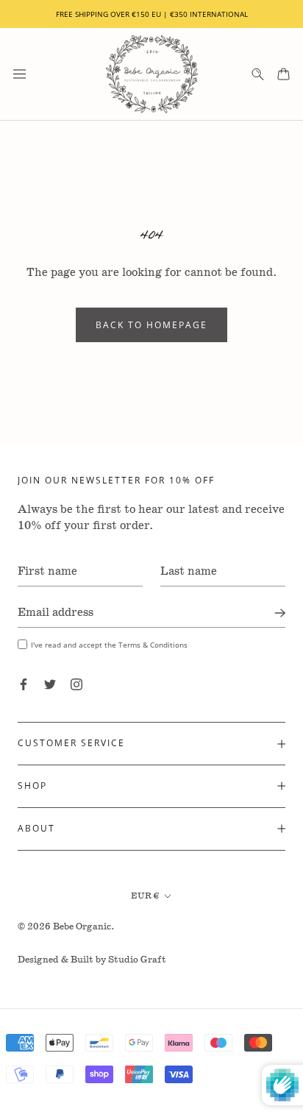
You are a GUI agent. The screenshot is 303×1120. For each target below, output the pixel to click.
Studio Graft (137, 960)
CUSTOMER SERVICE (71, 743)
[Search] (258, 74)
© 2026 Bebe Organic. (66, 927)
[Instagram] (76, 684)
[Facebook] (23, 684)
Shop (32, 785)
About (36, 828)
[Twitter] (50, 684)
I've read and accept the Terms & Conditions (109, 644)
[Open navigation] (19, 74)
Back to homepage (151, 325)
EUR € (145, 895)
